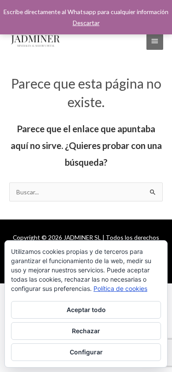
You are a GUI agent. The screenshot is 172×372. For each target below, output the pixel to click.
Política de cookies (120, 288)
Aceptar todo (86, 309)
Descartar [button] (86, 22)
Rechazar (86, 331)
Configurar (86, 352)
